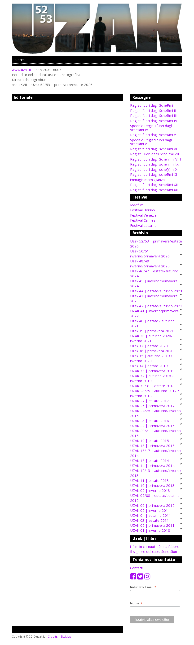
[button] (156, 205)
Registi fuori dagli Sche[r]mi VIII (155, 159)
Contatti (136, 567)
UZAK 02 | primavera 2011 (152, 525)
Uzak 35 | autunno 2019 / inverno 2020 (151, 358)
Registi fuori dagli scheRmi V (153, 134)
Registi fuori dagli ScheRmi (151, 105)
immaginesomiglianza (147, 179)
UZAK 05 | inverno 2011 (150, 510)
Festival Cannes (142, 220)
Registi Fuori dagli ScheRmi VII (154, 154)
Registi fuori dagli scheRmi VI (153, 149)
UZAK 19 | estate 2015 (149, 440)
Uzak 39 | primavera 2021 (151, 330)
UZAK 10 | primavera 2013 (152, 485)
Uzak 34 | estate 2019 (149, 365)
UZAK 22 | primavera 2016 (152, 425)
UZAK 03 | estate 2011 (149, 520)
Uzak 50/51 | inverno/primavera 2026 (150, 253)
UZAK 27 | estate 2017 (149, 400)
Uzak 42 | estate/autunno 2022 (156, 306)
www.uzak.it (21, 69)
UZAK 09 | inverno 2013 (150, 490)
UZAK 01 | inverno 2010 (150, 530)
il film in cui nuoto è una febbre (154, 546)
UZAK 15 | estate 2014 (149, 460)
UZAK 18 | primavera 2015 (152, 445)
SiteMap (66, 637)
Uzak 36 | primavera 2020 (151, 350)
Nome (136, 603)
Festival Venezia (143, 215)
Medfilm (136, 205)
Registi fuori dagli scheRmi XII (154, 184)
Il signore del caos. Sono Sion (153, 551)
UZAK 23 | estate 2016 (149, 420)
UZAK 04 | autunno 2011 (150, 515)
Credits (52, 637)
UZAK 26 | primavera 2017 (152, 405)
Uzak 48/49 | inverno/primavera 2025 (150, 263)
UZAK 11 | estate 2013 (149, 480)
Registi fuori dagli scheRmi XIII (155, 189)
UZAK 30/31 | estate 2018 (152, 385)
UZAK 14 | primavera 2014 (152, 465)
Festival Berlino (142, 210)
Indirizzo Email (143, 587)
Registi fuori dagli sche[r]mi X (153, 169)
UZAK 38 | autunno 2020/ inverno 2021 (151, 338)
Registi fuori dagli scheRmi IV (153, 120)
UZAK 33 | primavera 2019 (152, 370)
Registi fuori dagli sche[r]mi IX (154, 164)
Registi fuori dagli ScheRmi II (153, 110)
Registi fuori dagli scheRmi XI (153, 174)
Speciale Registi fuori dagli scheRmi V (151, 142)
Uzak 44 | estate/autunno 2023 (156, 291)
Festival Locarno (143, 225)
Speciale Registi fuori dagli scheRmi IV (151, 127)
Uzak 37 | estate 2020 (149, 345)
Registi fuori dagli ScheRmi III (153, 115)
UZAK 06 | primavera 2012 (152, 505)
